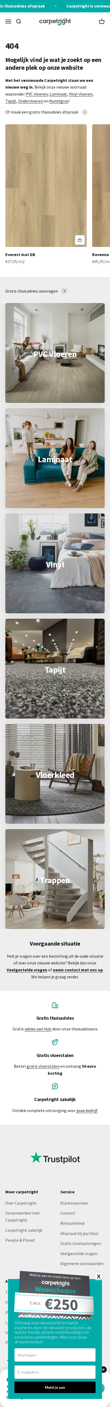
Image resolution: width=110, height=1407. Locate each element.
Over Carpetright (21, 1203)
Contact (67, 1213)
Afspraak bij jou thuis (79, 1233)
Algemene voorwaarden (82, 1263)
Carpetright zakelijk (23, 1230)
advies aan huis (38, 1028)
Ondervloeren (30, 101)
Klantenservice (74, 1203)
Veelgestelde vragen (78, 1253)
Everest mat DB (20, 254)
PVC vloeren (37, 94)
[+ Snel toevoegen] (80, 240)
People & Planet (20, 1240)
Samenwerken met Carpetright (22, 1216)
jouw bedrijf (87, 1110)
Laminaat (58, 94)
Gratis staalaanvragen (80, 1243)
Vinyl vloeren (80, 94)
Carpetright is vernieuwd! (73, 6)
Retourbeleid (72, 1223)
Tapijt (10, 101)
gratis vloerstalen (43, 1066)
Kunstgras (58, 101)
